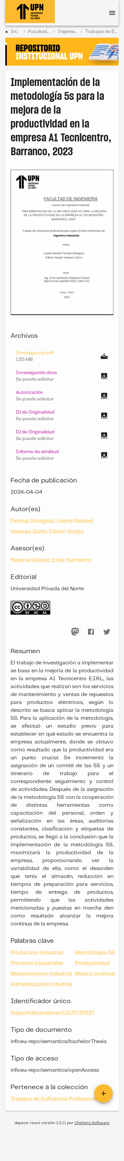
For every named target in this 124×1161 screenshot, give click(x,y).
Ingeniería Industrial (68, 31)
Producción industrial (37, 952)
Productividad (92, 963)
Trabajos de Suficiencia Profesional (102, 31)
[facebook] (91, 631)
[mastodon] (75, 631)
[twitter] (106, 631)
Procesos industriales (37, 963)
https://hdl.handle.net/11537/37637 (53, 1012)
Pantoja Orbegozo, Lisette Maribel (52, 520)
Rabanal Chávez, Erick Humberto (51, 560)
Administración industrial (41, 984)
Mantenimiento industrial (41, 973)
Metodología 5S (95, 952)
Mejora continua (95, 973)
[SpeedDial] (103, 1093)
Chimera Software (91, 1123)
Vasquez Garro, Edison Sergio (47, 531)
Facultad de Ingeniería (39, 31)
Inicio (16, 31)
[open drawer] (112, 12)
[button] (62, 376)
